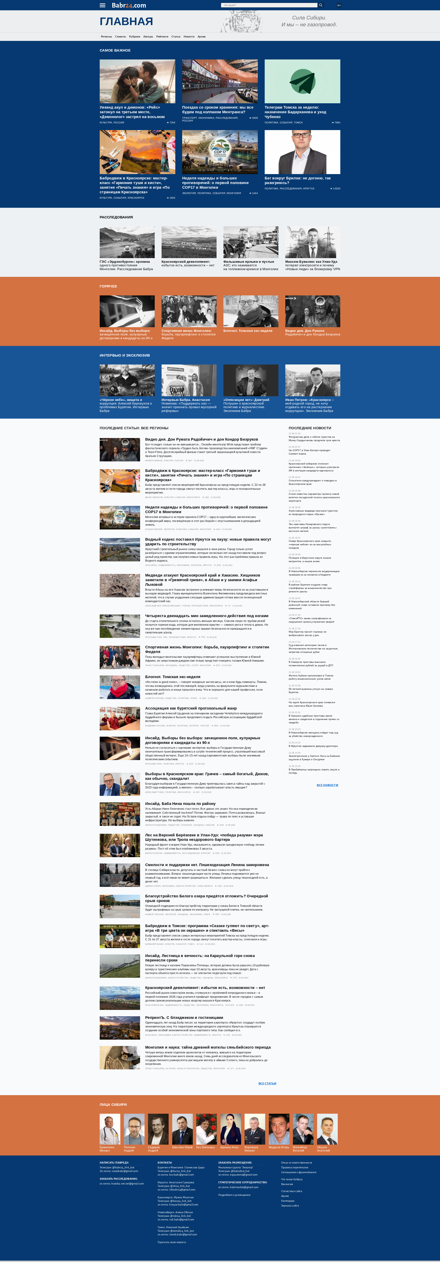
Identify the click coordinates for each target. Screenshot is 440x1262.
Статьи (176, 36)
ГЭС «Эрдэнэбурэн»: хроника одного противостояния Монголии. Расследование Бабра (126, 265)
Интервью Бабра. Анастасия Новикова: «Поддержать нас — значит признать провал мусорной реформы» (189, 405)
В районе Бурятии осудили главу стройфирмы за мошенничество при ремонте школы (310, 588)
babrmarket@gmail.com (244, 1187)
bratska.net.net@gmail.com (127, 1183)
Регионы (106, 36)
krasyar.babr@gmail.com (183, 1204)
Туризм (186, 606)
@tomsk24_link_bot (182, 1231)
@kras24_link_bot (180, 1201)
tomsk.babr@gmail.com (183, 1234)
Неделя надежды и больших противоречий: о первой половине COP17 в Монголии (215, 183)
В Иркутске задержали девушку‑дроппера (313, 745)
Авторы (148, 36)
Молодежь (171, 665)
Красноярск (136, 198)
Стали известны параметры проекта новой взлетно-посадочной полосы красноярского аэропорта (314, 497)
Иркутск (308, 188)
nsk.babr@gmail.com (181, 1219)
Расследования (227, 118)
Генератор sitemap (178, 1255)
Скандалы (198, 825)
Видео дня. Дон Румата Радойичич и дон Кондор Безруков (312, 332)
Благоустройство (186, 886)
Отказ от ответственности (296, 1162)
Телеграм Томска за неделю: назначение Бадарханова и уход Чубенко (295, 112)
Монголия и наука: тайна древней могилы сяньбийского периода (208, 1047)
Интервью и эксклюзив (125, 355)
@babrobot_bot (240, 1171)
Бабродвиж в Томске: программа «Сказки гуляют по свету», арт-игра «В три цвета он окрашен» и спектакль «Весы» (207, 928)
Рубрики (134, 36)
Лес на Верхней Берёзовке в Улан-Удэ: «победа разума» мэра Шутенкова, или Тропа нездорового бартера (204, 837)
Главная (126, 21)
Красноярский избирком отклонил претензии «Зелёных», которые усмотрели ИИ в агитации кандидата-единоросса (314, 467)
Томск (298, 122)
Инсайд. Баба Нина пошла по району (180, 803)
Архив (202, 36)
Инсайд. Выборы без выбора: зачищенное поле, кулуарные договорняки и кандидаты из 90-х (126, 334)
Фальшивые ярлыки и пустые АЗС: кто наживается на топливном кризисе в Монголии (250, 265)
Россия (119, 122)
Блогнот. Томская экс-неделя (248, 331)
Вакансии (287, 1184)
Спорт (195, 665)
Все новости (327, 785)
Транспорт (189, 118)
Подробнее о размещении (234, 1195)
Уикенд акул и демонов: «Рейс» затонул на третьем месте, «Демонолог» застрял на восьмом (132, 112)
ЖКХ (165, 637)
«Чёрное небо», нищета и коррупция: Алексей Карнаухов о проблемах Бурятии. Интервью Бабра (126, 405)
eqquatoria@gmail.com (243, 1174)
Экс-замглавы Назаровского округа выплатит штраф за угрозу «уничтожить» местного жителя (313, 527)
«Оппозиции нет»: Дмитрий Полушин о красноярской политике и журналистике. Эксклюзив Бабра (246, 405)
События (286, 122)
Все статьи (267, 1083)
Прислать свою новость (172, 1242)
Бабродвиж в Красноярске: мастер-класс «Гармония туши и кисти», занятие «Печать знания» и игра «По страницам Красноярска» (202, 475)
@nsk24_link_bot (180, 1216)
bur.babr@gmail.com (181, 1174)
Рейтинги (162, 36)
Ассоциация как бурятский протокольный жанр (191, 708)
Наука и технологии (188, 1068)
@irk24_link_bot (180, 1186)
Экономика (206, 118)
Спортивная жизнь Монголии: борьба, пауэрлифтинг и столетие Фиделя (189, 334)
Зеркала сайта (290, 1205)
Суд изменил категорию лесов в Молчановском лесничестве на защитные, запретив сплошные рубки (313, 648)
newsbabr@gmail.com (125, 1171)
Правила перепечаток (295, 1167)
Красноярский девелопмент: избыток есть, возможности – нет (188, 263)
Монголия (234, 193)
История (170, 1068)
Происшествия (199, 606)
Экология (189, 193)
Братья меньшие (171, 606)
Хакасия (209, 825)
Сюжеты (120, 36)
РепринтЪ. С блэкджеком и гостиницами (184, 1017)
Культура (106, 122)
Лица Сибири (113, 1104)
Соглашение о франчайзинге (299, 1172)
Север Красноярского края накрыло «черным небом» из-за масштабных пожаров (310, 544)
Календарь (288, 1200)
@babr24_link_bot (123, 1167)
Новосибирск (205, 886)
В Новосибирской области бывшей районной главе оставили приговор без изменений (312, 605)
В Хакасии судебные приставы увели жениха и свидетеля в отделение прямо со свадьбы (314, 719)
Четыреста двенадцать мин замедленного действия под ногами (206, 616)
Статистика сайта (291, 1191)
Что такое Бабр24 (291, 1179)
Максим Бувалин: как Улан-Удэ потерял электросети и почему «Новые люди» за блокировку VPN (312, 265)
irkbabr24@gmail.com (182, 1189)
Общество (184, 665)
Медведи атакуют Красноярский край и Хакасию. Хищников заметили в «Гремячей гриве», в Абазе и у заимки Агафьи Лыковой (202, 580)
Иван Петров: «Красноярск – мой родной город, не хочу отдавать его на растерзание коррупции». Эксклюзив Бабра (309, 405)
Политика (271, 122)
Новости (189, 36)
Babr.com (129, 5)
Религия (170, 726)
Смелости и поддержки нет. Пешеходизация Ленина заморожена (207, 865)
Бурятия (194, 726)
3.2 (120, 1255)
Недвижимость (166, 565)
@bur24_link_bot (180, 1171)
